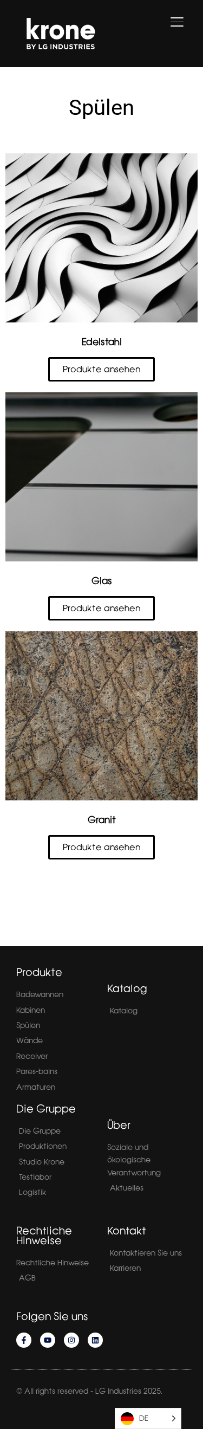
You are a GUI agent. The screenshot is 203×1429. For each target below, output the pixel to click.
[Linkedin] (95, 1340)
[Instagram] (71, 1340)
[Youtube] (47, 1340)
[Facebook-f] (23, 1340)
